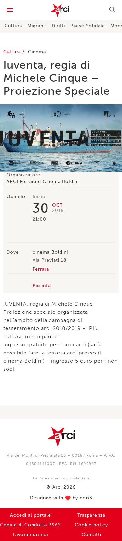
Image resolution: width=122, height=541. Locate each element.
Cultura (13, 26)
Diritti (58, 26)
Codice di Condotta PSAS (30, 525)
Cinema (37, 52)
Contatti (91, 534)
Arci (61, 10)
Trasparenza (91, 515)
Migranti (37, 26)
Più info (42, 285)
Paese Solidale (87, 26)
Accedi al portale (30, 515)
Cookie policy (91, 525)
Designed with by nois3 (61, 498)
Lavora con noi (30, 534)
